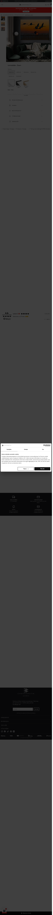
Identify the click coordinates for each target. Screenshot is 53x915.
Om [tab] (43, 449)
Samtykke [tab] (9, 449)
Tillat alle (42, 468)
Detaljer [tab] (26, 449)
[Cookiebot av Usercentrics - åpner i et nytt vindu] (44, 445)
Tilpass (25, 468)
